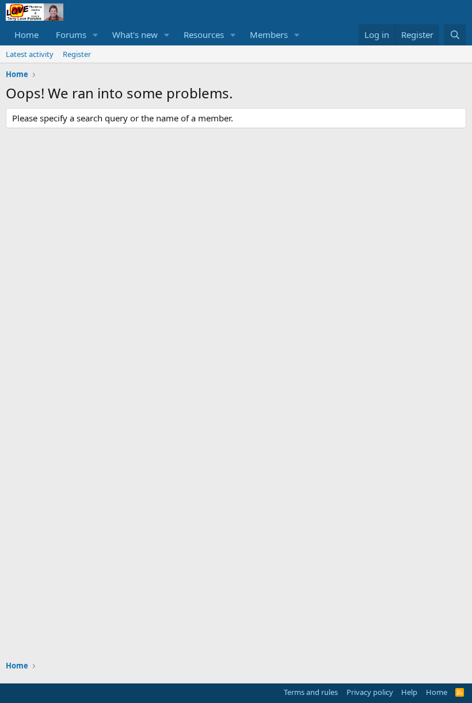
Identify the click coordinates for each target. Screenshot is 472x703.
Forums (71, 34)
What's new (135, 34)
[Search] (455, 34)
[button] (95, 34)
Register (77, 54)
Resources (204, 34)
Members (269, 34)
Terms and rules (311, 692)
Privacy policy (370, 692)
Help (409, 692)
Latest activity (30, 54)
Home (26, 34)
